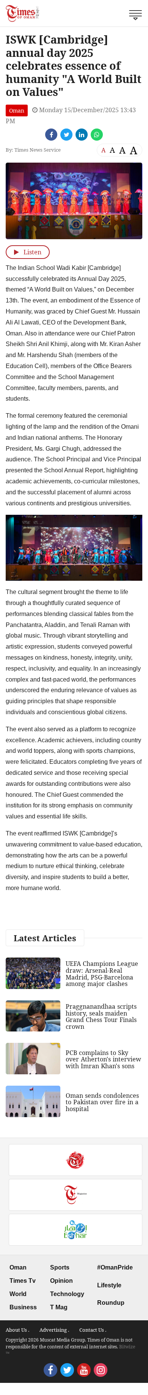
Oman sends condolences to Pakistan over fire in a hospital (102, 1102)
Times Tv (22, 1280)
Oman (16, 110)
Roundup (110, 1302)
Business (23, 1307)
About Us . (17, 1329)
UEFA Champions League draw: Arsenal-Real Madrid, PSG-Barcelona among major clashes (102, 973)
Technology (67, 1294)
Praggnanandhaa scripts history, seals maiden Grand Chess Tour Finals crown (101, 1016)
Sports (59, 1267)
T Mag (59, 1307)
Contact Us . (92, 1329)
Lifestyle (109, 1285)
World (18, 1294)
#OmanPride (115, 1267)
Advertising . (54, 1329)
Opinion (61, 1280)
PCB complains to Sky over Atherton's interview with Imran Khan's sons (103, 1059)
